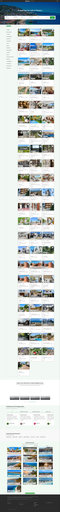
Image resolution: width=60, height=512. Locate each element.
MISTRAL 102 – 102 (33, 169)
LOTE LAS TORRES (21, 328)
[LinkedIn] (48, 502)
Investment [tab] (20, 436)
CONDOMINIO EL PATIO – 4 (22, 285)
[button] (57, 1)
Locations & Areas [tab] (42, 436)
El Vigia (32, 328)
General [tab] (37, 436)
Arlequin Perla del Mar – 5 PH (46, 227)
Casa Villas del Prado (45, 285)
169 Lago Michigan (21, 140)
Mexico (47, 445)
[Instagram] (50, 502)
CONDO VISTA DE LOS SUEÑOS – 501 (35, 155)
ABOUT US (35, 502)
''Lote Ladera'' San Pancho (22, 125)
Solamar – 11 (44, 111)
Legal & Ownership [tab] (26, 436)
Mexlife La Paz (48, 411)
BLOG (35, 503)
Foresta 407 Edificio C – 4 (22, 314)
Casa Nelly (20, 357)
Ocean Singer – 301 (21, 82)
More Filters (47, 17)
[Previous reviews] (7, 428)
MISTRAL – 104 (45, 213)
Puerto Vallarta (24, 445)
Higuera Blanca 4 (21, 96)
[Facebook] (46, 502)
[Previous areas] (25, 402)
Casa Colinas (20, 256)
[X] (52, 502)
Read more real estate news (29, 493)
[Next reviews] (9, 428)
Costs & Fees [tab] (33, 436)
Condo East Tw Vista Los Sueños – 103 (23, 169)
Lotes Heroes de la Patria (34, 357)
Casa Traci (44, 314)
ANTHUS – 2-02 (33, 140)
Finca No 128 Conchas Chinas (46, 67)
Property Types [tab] (15, 436)
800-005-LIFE (8, 502)
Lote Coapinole (20, 371)
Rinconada (44, 125)
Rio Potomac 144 (45, 184)
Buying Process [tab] (8, 436)
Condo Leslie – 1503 (33, 213)
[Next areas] (27, 402)
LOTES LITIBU (44, 154)
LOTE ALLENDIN (21, 227)
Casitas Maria (32, 111)
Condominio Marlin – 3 (21, 213)
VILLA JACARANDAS (45, 53)
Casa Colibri (20, 184)
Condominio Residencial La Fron (47, 328)
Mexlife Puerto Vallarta (24, 411)
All (11, 411)
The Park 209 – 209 (45, 169)
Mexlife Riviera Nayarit (36, 411)
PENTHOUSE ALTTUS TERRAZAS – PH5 (35, 227)
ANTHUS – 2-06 (20, 154)
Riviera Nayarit (36, 445)
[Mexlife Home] (30, 1)
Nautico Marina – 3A (45, 140)
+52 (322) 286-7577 (21, 504)
